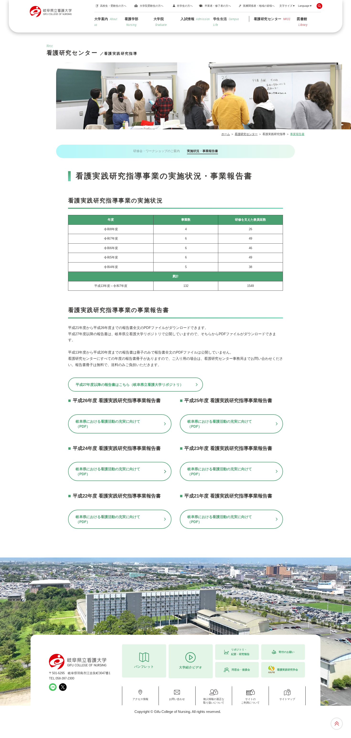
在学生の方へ (185, 5)
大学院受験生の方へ (151, 5)
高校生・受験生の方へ (113, 5)
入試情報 (195, 19)
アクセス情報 (140, 699)
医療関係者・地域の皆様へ (259, 5)
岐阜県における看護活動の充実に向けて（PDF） (108, 423)
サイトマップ (287, 699)
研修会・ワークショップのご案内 (156, 151)
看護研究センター (272, 19)
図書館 (302, 22)
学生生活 (226, 22)
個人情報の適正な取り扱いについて (213, 701)
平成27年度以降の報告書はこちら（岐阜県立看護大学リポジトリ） (129, 385)
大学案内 (105, 22)
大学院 (160, 22)
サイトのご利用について (250, 701)
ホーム (225, 134)
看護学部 (131, 22)
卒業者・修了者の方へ (218, 5)
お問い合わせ (177, 699)
